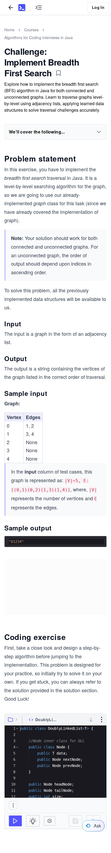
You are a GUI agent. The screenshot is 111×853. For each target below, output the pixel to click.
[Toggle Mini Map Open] (38, 7)
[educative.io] (21, 7)
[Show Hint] (33, 821)
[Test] (15, 821)
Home (9, 29)
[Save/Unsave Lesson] (58, 73)
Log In (98, 7)
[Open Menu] (101, 719)
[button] (17, 728)
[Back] (10, 7)
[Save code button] (75, 821)
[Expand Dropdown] (98, 131)
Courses (31, 29)
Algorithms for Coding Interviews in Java (38, 37)
